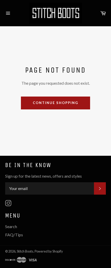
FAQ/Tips (14, 234)
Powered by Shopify (49, 251)
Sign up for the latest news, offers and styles (43, 176)
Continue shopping (55, 103)
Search (11, 226)
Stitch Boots (25, 251)
